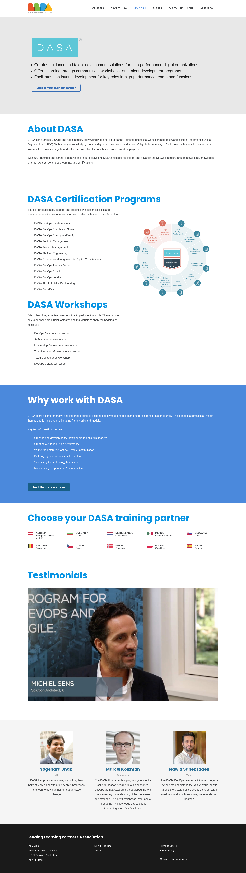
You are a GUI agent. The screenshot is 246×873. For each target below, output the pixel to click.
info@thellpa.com (102, 846)
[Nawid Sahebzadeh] (189, 747)
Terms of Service (168, 846)
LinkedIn (98, 850)
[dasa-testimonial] (123, 644)
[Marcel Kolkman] (123, 747)
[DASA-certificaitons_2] (172, 261)
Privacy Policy (167, 850)
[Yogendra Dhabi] (57, 747)
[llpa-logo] (40, 8)
